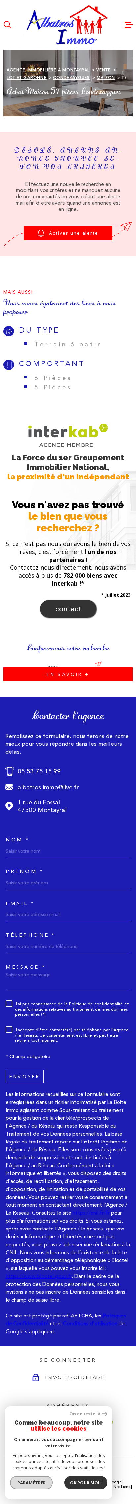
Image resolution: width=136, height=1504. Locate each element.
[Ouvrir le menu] (129, 25)
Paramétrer (31, 1483)
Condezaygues (71, 77)
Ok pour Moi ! (86, 1483)
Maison (106, 77)
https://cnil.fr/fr (91, 1213)
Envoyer (24, 1076)
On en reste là (84, 1413)
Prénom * (25, 871)
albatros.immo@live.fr (48, 787)
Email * (20, 903)
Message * (26, 967)
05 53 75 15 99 (39, 771)
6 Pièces (53, 378)
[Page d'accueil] (68, 24)
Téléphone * (31, 935)
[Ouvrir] (7, 25)
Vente (103, 70)
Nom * (18, 839)
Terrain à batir (68, 344)
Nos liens (121, 1486)
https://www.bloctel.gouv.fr (39, 1276)
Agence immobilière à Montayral (48, 70)
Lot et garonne (27, 77)
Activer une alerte (73, 233)
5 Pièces (53, 387)
